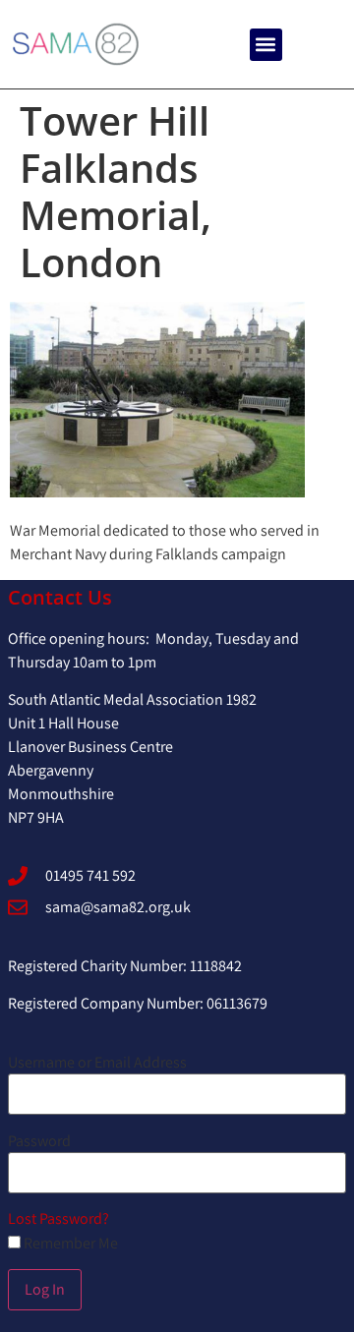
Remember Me (69, 1243)
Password (39, 1141)
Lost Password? (58, 1218)
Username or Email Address (97, 1063)
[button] (266, 45)
